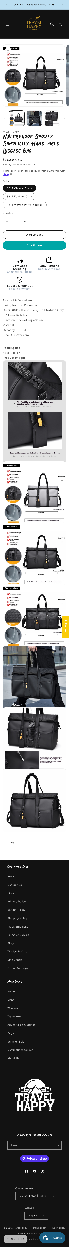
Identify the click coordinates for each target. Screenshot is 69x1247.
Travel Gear (14, 1016)
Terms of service (26, 1233)
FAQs (10, 893)
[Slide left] (4, 119)
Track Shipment (17, 926)
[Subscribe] (57, 1145)
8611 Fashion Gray (19, 196)
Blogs (11, 943)
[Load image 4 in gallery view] (52, 118)
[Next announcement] (62, 5)
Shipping (7, 164)
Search (12, 876)
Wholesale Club (17, 951)
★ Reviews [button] (65, 627)
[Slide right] (65, 119)
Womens (12, 1008)
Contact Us (14, 884)
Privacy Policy (16, 901)
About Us (13, 1058)
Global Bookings (17, 968)
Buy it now (35, 245)
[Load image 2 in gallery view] (34, 118)
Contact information (36, 1239)
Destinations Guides (20, 1049)
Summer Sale (15, 1041)
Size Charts (14, 959)
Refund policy (39, 1228)
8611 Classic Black (19, 188)
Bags (10, 1033)
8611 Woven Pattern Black (25, 204)
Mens (10, 999)
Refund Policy (16, 909)
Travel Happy (20, 1228)
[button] (7, 24)
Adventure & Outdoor (21, 1024)
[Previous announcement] (7, 5)
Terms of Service (18, 934)
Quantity (8, 212)
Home (11, 991)
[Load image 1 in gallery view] (17, 118)
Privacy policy (57, 1228)
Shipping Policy (17, 918)
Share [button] (11, 842)
